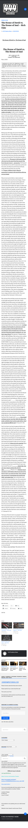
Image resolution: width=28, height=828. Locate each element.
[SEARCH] (25, 730)
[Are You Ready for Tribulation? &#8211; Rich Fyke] (6, 625)
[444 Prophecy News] (14, 9)
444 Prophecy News (7, 31)
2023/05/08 (16, 31)
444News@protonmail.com (10, 682)
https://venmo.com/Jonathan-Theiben (10, 776)
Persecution (4, 20)
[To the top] (25, 814)
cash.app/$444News (6, 773)
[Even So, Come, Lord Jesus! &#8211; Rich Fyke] (6, 638)
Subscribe (5, 718)
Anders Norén (9, 818)
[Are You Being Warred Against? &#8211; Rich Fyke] (18, 625)
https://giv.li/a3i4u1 (5, 784)
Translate (11, 755)
